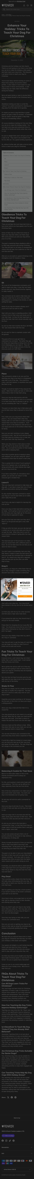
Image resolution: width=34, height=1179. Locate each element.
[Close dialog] (32, 579)
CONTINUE (25, 596)
